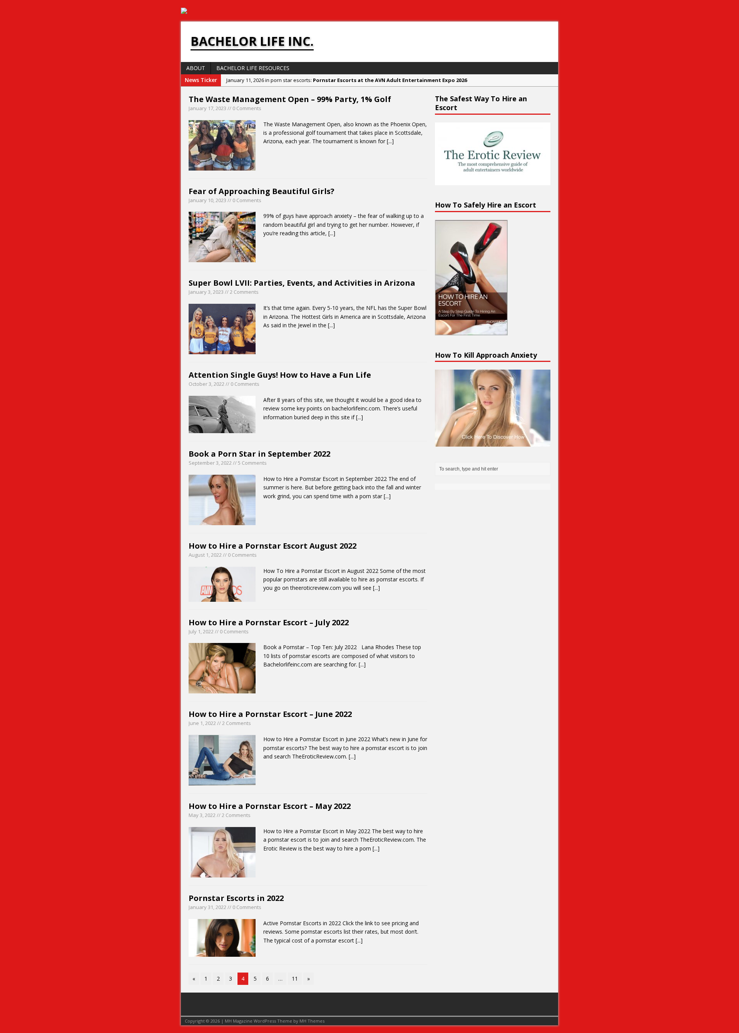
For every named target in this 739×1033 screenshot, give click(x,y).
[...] (390, 141)
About (195, 68)
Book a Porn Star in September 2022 (259, 454)
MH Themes (311, 1021)
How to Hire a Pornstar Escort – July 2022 (269, 622)
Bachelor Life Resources (252, 68)
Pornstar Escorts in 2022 (236, 898)
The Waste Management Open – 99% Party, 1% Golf (290, 99)
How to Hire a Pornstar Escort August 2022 (272, 546)
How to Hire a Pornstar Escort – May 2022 (270, 806)
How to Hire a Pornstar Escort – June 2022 (270, 714)
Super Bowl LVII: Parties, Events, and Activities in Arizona (302, 283)
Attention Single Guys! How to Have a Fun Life (280, 375)
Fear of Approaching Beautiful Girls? (261, 191)
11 (295, 978)
